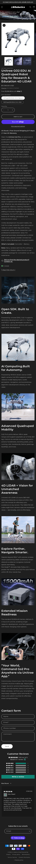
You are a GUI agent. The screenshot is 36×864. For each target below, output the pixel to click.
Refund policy (26, 854)
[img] (8, 791)
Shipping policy (19, 860)
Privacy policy (16, 854)
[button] (2, 7)
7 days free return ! (8, 270)
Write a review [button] (18, 777)
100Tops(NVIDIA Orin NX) (12, 102)
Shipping (3, 88)
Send (7, 746)
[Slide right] (34, 62)
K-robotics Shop (16, 852)
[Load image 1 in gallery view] (9, 61)
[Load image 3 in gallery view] (27, 61)
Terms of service (12, 857)
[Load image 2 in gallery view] (18, 61)
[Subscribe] (29, 831)
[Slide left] (2, 62)
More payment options (18, 126)
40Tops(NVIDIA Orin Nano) (13, 98)
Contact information (24, 857)
